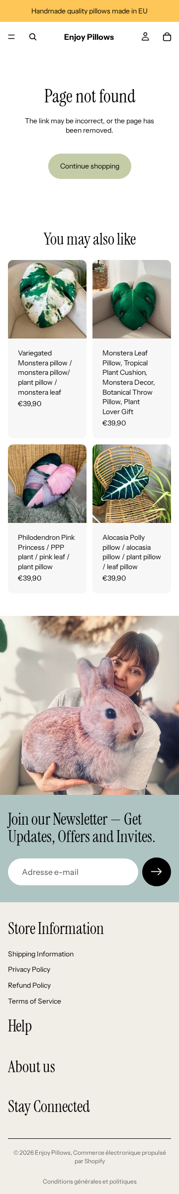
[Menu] (11, 36)
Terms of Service (34, 1001)
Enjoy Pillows (53, 1152)
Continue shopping (89, 166)
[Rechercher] (33, 37)
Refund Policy (29, 985)
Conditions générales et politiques (90, 1181)
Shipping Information (41, 953)
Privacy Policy (29, 969)
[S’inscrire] (156, 871)
